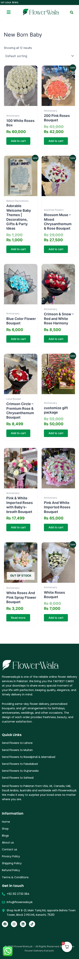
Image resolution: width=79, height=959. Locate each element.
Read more (18, 617)
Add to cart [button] (18, 141)
